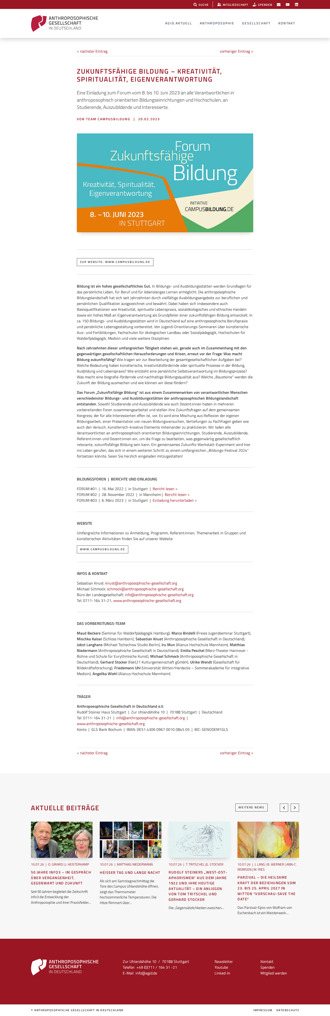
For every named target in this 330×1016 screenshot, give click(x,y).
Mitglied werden (273, 973)
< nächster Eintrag (92, 51)
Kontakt (286, 23)
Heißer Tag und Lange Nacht (130, 872)
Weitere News (251, 807)
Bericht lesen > (165, 489)
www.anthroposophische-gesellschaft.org (147, 600)
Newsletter (224, 961)
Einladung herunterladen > (175, 500)
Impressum (263, 1010)
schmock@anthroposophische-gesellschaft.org (145, 589)
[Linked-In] (296, 4)
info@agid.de (146, 973)
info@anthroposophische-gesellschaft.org (159, 595)
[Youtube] (287, 4)
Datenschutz (287, 1010)
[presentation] (284, 808)
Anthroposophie (217, 23)
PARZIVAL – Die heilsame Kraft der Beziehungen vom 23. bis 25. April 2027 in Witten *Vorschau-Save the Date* (266, 888)
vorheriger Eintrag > (236, 51)
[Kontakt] (278, 4)
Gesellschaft (256, 23)
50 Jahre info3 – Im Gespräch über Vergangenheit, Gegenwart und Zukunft (61, 878)
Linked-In (222, 973)
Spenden (267, 967)
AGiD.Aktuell (178, 23)
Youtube (221, 967)
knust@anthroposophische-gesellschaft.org (141, 583)
